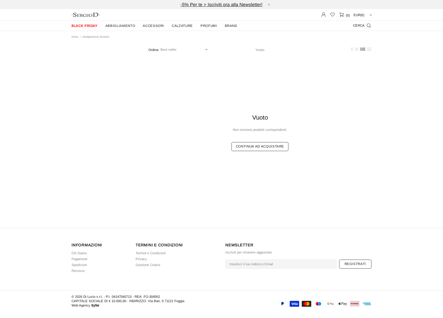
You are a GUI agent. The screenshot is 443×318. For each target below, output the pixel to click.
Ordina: (153, 50)
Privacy (141, 259)
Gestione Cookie (148, 265)
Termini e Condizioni (151, 253)
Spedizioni (79, 265)
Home (75, 36)
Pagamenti (79, 259)
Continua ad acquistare (260, 146)
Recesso (78, 271)
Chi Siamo (79, 253)
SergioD (86, 14)
